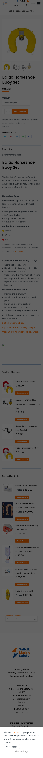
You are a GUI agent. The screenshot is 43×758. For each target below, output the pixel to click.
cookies (15, 732)
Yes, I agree (11, 746)
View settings (21, 751)
